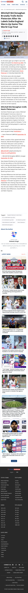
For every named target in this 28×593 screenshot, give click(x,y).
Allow (16, 15)
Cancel (23, 15)
